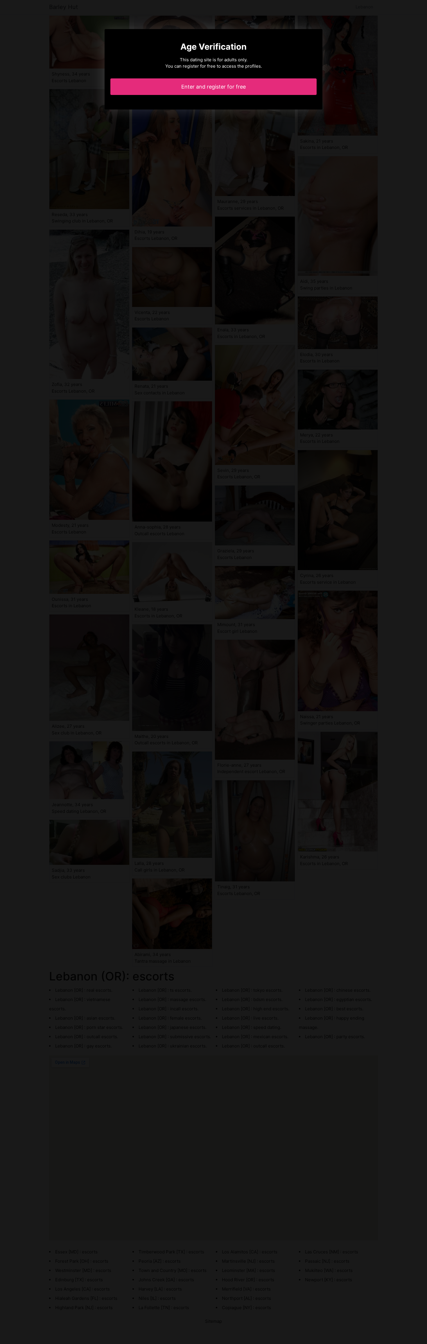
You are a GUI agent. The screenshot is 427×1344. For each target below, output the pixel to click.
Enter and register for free (213, 87)
